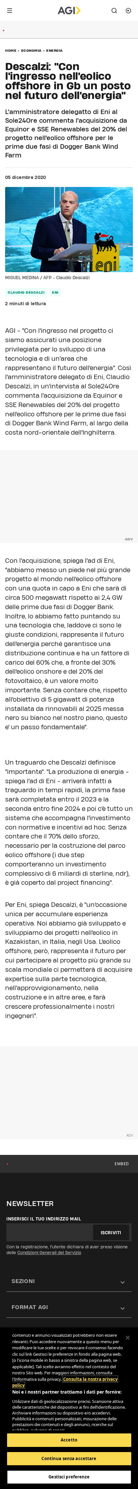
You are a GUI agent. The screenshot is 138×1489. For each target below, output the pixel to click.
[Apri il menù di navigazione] (9, 10)
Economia (31, 50)
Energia (54, 50)
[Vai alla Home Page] (69, 10)
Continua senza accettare (68, 1458)
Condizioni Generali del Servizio (49, 1252)
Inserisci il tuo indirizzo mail (43, 1219)
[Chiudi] (128, 1338)
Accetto (69, 1440)
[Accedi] (128, 10)
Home (10, 50)
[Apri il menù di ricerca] (114, 10)
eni (55, 292)
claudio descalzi (26, 292)
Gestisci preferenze (68, 1477)
